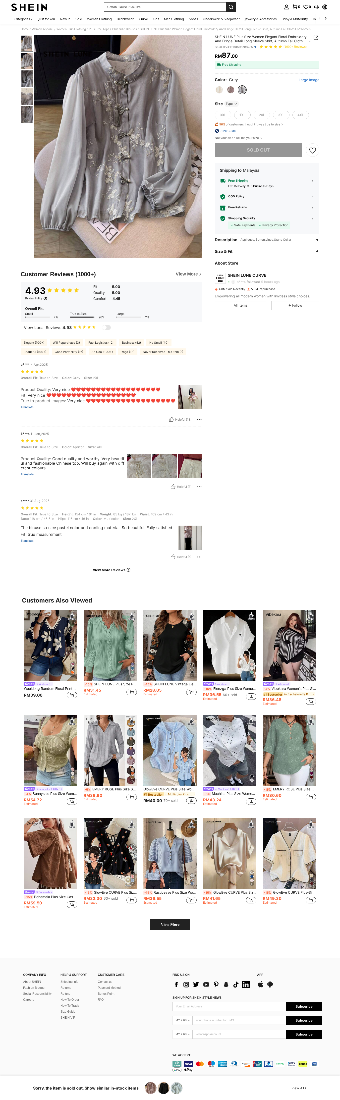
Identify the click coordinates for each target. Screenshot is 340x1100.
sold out (258, 150)
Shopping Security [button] (241, 218)
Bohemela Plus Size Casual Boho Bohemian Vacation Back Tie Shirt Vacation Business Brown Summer (51, 897)
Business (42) (131, 342)
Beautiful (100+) (35, 352)
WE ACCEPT (181, 1055)
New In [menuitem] (65, 19)
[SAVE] (312, 150)
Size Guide (67, 1011)
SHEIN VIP (67, 1017)
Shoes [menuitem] (193, 19)
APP (260, 975)
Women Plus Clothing (71, 29)
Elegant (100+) (34, 342)
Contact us (105, 982)
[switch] (106, 327)
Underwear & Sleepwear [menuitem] (221, 19)
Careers (28, 999)
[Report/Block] (199, 420)
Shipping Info (69, 982)
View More (170, 924)
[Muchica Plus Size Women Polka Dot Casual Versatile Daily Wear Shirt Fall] (229, 750)
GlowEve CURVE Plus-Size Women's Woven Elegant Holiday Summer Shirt (290, 892)
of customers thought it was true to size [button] (249, 124)
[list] (212, 984)
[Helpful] (171, 420)
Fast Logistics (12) (100, 342)
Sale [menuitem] (78, 19)
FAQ (101, 999)
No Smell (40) (159, 342)
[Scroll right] (325, 19)
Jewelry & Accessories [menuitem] (261, 19)
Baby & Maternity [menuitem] (295, 19)
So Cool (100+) (102, 352)
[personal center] (286, 7)
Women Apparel (43, 29)
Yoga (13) (127, 352)
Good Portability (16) (69, 352)
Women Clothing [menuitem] (99, 19)
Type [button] (229, 104)
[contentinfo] (247, 1067)
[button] (316, 7)
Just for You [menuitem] (46, 19)
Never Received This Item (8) (163, 352)
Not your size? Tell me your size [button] (237, 138)
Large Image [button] (309, 80)
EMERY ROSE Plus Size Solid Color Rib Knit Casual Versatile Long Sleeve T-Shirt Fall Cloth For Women (111, 789)
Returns (65, 988)
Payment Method (109, 988)
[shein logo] (29, 7)
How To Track (69, 1005)
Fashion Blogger (34, 988)
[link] (296, 7)
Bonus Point (106, 993)
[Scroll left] (319, 19)
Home (25, 29)
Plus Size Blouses (124, 29)
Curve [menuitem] (143, 19)
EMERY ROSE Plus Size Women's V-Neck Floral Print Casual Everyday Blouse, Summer (290, 789)
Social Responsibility (37, 993)
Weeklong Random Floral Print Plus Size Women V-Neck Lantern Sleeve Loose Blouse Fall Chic (50, 689)
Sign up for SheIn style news (197, 997)
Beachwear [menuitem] (125, 19)
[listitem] (50, 657)
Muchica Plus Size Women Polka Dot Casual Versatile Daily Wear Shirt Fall (230, 794)
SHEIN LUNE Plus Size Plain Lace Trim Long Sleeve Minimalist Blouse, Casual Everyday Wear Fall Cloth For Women (111, 684)
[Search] (231, 7)
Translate (27, 407)
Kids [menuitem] (156, 19)
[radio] (219, 89)
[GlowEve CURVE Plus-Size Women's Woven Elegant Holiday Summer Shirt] (289, 853)
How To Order (69, 999)
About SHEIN (32, 982)
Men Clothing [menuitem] (174, 19)
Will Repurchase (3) (66, 342)
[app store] (260, 987)
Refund (65, 993)
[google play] (270, 987)
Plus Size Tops (99, 29)
